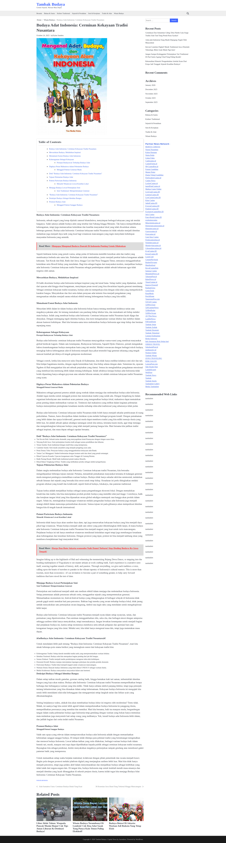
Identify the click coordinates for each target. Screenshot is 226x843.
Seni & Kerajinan (94, 13)
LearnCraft (149, 257)
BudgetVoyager (151, 263)
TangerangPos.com (152, 299)
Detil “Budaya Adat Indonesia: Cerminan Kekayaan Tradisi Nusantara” (75, 174)
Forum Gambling (151, 169)
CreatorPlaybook (151, 260)
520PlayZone (150, 305)
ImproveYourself (151, 285)
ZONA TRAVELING (153, 358)
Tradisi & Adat (107, 13)
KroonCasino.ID (151, 254)
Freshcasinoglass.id (152, 240)
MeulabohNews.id (152, 274)
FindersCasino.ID (152, 209)
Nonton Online (151, 353)
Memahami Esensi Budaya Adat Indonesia (65, 156)
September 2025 (151, 102)
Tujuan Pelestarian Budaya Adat (61, 177)
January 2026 (150, 85)
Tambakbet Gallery (152, 384)
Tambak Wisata (151, 356)
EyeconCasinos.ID (152, 206)
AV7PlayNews (151, 316)
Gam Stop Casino (152, 237)
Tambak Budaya (50, 4)
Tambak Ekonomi (152, 330)
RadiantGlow (150, 288)
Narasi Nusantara (151, 150)
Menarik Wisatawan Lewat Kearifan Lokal (73, 184)
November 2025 (151, 94)
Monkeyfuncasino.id (153, 246)
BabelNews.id (150, 279)
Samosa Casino (151, 271)
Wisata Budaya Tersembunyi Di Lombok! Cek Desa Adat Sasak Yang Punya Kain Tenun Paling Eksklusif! (88, 827)
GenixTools (149, 291)
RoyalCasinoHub (151, 268)
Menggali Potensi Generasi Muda (69, 170)
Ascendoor (122, 839)
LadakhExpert (150, 370)
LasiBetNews (150, 319)
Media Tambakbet (152, 387)
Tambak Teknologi (152, 333)
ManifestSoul (150, 265)
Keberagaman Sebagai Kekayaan (61, 159)
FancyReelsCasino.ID (153, 217)
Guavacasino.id (151, 232)
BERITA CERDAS (152, 147)
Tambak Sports (151, 381)
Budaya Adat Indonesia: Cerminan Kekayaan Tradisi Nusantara (72, 149)
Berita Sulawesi (151, 339)
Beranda (39, 13)
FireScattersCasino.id (153, 178)
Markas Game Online (153, 189)
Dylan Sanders (58, 35)
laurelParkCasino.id (152, 186)
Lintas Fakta (150, 158)
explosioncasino (151, 220)
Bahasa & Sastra (49, 13)
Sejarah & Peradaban (79, 13)
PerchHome (149, 296)
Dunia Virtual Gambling (154, 175)
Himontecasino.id (151, 229)
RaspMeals (149, 294)
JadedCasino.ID (151, 203)
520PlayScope (150, 313)
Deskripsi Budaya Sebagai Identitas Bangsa (65, 198)
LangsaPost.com (151, 364)
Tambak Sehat (150, 325)
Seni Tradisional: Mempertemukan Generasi (73, 191)
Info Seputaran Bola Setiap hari (157, 342)
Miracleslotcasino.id (152, 223)
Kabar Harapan (151, 153)
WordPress (139, 839)
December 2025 (151, 90)
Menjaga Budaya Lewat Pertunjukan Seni (64, 188)
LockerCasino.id (151, 184)
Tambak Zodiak (151, 327)
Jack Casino (149, 215)
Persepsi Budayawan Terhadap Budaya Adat (73, 163)
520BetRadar (150, 311)
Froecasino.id (150, 234)
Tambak (148, 378)
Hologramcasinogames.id (154, 226)
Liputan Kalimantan (152, 336)
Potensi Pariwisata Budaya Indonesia (63, 181)
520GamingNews (152, 308)
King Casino (150, 200)
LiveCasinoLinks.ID (153, 198)
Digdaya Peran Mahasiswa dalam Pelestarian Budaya (69, 167)
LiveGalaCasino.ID (152, 192)
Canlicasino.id (150, 161)
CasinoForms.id (151, 164)
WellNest (148, 373)
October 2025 (150, 98)
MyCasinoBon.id (151, 167)
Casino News (150, 181)
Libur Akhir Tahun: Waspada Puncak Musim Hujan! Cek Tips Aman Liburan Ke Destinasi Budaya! (52, 827)
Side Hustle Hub (151, 367)
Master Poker (150, 172)
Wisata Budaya (119, 13)
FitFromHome (150, 322)
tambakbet (149, 399)
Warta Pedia (149, 155)
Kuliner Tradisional (63, 13)
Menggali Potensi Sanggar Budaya (70, 205)
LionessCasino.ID (152, 195)
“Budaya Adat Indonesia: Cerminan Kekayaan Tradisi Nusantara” (73, 195)
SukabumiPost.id (151, 347)
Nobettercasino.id (151, 243)
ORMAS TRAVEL (152, 344)
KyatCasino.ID (151, 251)
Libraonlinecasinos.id (153, 248)
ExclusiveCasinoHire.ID (154, 212)
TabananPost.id (151, 277)
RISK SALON (151, 361)
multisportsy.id (150, 350)
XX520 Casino (151, 302)
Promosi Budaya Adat (57, 202)
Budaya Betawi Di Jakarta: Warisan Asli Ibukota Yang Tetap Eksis (125, 826)
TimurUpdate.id (151, 282)
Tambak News (150, 375)
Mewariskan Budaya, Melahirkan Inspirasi (65, 152)
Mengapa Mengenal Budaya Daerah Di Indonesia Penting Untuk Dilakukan (89, 246)
